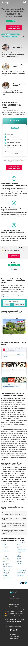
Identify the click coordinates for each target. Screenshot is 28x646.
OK (23, 31)
